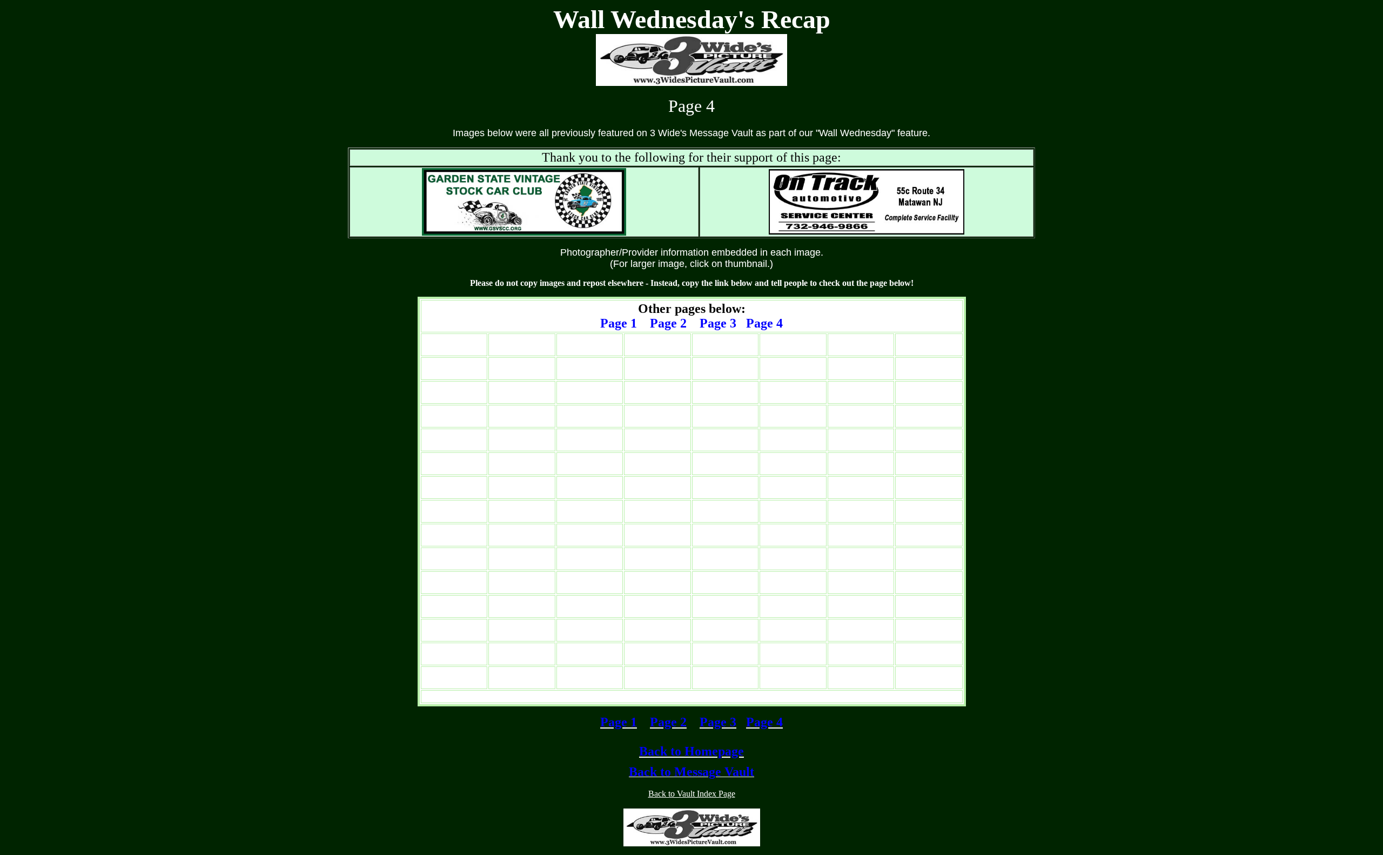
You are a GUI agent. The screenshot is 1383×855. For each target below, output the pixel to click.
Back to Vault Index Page (691, 793)
